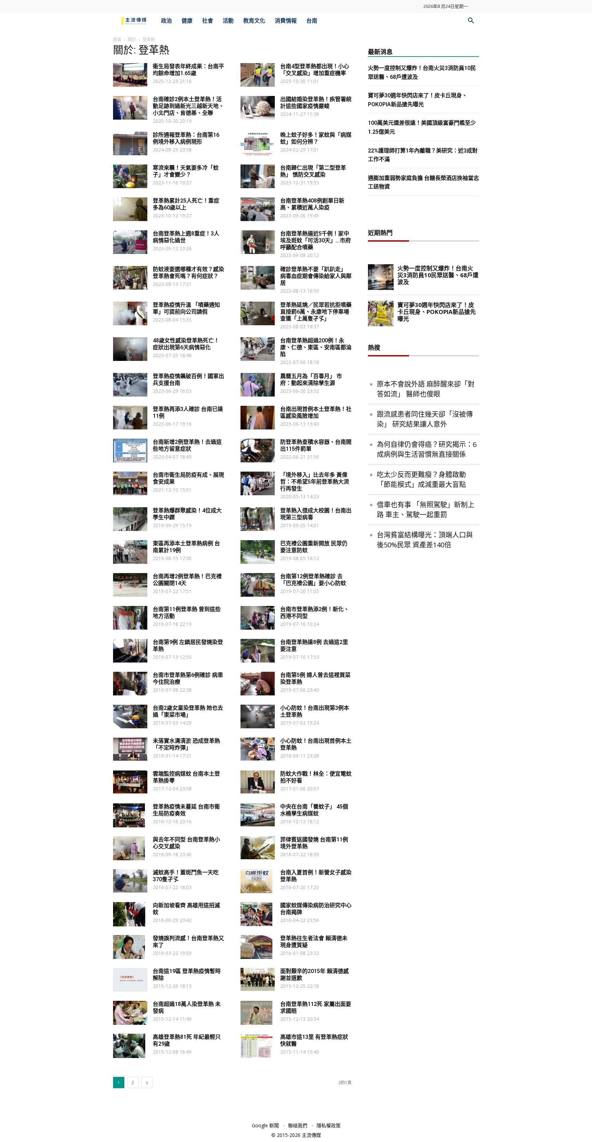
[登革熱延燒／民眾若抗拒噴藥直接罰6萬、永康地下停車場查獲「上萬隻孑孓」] (258, 313)
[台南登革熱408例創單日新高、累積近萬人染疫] (258, 209)
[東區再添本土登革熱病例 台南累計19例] (130, 552)
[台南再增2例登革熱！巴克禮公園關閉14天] (130, 585)
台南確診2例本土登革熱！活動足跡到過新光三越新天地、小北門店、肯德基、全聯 (188, 106)
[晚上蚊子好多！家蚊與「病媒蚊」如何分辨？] (258, 143)
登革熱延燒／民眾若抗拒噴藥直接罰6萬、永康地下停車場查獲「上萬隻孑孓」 (316, 312)
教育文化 (254, 21)
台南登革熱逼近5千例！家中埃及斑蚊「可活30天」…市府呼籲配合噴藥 (315, 240)
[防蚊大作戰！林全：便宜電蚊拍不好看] (258, 781)
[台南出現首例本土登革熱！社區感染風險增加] (258, 417)
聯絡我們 (297, 1125)
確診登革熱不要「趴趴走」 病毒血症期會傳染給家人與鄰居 (316, 276)
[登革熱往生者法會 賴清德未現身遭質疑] (256, 947)
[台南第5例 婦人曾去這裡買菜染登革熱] (258, 683)
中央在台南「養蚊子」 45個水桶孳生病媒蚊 (314, 810)
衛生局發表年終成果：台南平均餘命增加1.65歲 (188, 69)
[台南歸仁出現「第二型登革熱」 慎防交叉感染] (258, 176)
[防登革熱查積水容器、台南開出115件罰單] (258, 450)
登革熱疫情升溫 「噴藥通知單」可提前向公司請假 (186, 308)
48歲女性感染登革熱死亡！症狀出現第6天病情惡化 (186, 344)
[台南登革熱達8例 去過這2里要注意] (258, 651)
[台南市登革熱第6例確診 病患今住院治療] (130, 683)
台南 (311, 21)
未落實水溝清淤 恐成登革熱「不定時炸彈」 (186, 744)
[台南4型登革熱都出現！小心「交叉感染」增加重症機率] (258, 75)
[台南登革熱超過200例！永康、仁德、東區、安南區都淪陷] (258, 349)
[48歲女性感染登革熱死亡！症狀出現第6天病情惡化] (130, 349)
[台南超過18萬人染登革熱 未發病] (130, 1013)
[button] (471, 21)
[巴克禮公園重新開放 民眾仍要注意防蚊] (258, 552)
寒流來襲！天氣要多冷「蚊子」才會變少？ (186, 171)
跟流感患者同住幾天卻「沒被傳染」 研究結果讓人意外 (425, 419)
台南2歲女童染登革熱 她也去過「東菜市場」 (188, 711)
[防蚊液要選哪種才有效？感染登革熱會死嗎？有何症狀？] (130, 278)
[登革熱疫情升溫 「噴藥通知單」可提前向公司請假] (130, 313)
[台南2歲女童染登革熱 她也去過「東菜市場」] (130, 716)
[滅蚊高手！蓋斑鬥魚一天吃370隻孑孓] (130, 880)
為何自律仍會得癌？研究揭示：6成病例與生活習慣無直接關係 (427, 449)
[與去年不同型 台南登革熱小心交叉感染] (129, 848)
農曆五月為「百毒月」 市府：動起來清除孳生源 (311, 379)
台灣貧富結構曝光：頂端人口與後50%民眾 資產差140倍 (425, 539)
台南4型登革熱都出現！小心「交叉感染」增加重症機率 (314, 69)
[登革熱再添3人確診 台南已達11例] (130, 417)
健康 (187, 21)
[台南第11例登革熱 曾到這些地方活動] (130, 618)
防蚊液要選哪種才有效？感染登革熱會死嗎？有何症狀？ (188, 272)
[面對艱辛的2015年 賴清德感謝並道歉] (258, 979)
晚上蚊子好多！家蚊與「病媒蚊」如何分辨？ (316, 138)
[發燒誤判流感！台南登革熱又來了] (129, 947)
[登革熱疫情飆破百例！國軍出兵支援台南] (130, 385)
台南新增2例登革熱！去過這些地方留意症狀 (187, 445)
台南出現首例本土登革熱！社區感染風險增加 (316, 412)
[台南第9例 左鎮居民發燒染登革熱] (130, 651)
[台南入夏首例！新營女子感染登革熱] (256, 881)
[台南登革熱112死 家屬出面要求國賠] (256, 1013)
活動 (228, 21)
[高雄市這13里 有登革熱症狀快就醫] (256, 1046)
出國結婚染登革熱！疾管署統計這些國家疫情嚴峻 (316, 102)
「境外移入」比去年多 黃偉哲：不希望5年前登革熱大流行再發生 (314, 482)
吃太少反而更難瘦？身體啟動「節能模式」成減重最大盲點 (421, 479)
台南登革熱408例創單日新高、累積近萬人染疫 (312, 204)
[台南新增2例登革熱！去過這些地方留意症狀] (130, 450)
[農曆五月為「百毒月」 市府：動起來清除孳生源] (258, 385)
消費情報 (286, 21)
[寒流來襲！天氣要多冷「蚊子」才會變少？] (130, 176)
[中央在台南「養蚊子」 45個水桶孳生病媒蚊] (258, 814)
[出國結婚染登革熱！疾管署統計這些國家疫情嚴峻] (258, 108)
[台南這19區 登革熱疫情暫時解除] (130, 980)
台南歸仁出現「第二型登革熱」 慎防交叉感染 (313, 171)
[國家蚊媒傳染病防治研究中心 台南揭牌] (256, 914)
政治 (166, 21)
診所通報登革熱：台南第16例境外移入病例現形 (186, 138)
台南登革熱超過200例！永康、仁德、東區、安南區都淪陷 (316, 347)
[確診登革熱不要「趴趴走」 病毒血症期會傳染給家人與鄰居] (258, 278)
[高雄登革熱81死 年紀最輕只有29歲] (129, 1046)
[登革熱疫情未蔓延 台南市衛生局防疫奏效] (129, 815)
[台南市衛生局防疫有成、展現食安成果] (130, 483)
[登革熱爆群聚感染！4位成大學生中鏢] (130, 519)
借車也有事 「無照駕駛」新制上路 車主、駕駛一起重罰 (425, 509)
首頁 (117, 39)
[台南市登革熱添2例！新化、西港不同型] (258, 618)
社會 (207, 21)
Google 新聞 (265, 1125)
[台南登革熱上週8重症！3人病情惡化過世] (130, 242)
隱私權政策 (329, 1125)
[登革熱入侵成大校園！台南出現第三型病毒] (258, 519)
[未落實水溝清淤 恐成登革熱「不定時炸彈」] (130, 749)
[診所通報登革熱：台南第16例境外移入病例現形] (130, 143)
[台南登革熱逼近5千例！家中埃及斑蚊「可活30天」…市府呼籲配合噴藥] (258, 242)
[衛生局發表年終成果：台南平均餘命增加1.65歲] (130, 75)
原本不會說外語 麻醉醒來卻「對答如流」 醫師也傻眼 (425, 389)
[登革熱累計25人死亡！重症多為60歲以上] (130, 209)
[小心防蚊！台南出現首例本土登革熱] (258, 749)
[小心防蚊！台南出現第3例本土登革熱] (258, 716)
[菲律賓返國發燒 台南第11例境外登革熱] (258, 847)
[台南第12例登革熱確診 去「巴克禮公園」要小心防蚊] (258, 585)
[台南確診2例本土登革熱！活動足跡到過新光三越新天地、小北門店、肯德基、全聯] (130, 108)
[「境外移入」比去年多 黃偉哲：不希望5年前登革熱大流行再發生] (258, 483)
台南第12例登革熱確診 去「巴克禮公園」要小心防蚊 (313, 579)
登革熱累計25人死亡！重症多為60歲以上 (186, 204)
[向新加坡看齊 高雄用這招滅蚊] (129, 914)
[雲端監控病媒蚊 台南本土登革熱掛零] (130, 781)
